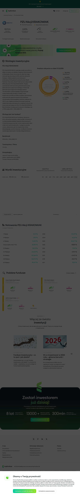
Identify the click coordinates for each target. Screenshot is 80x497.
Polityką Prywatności (66, 486)
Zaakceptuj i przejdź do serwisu (24, 491)
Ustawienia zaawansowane (46, 491)
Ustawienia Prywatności (25, 486)
